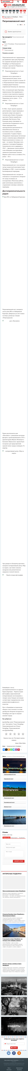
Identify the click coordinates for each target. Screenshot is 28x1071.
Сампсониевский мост (10, 774)
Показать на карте (8, 53)
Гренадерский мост (9, 826)
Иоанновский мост (9, 798)
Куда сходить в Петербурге (16, 6)
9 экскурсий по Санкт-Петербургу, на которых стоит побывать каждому (12, 939)
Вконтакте (14, 838)
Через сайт (6, 838)
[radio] (6, 734)
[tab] (6, 837)
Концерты (19, 1069)
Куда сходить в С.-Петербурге (11, 17)
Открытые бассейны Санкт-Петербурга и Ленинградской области (13, 914)
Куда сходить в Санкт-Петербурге (11, 1060)
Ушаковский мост (8, 779)
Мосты (21, 17)
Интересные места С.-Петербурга (14, 746)
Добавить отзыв (18, 861)
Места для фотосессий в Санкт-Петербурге (14, 891)
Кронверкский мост (9, 802)
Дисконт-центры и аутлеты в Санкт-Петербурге (12, 964)
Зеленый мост (7, 806)
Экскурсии (9, 1069)
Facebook (22, 838)
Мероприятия (19, 1068)
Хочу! (15, 1047)
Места (9, 1068)
